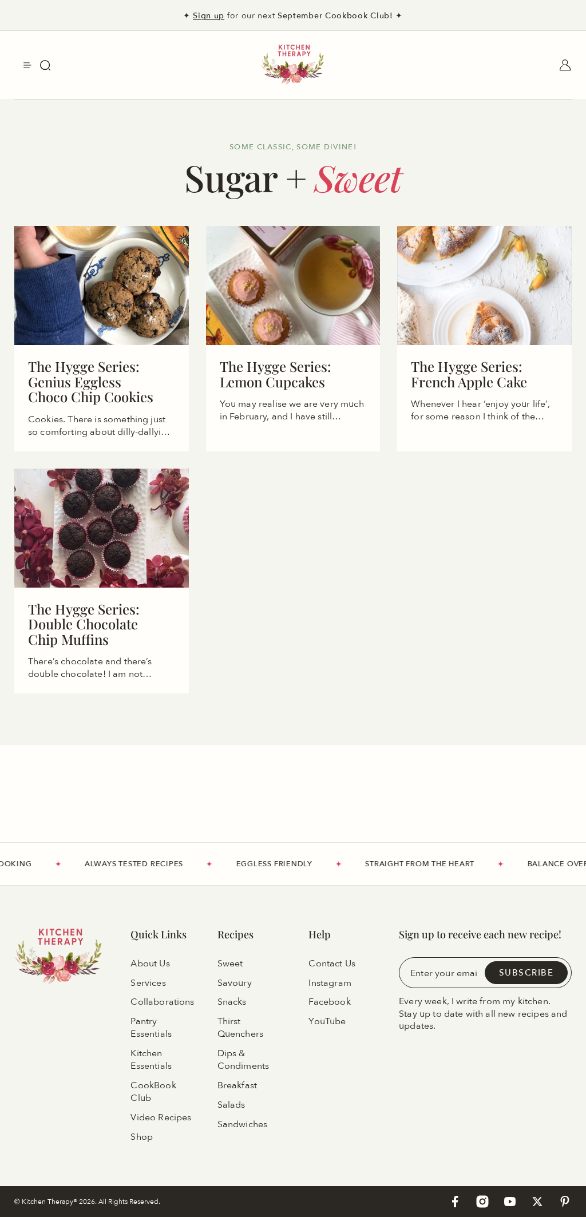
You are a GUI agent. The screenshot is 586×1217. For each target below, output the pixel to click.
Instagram (329, 983)
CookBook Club (153, 1091)
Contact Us (331, 963)
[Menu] (27, 65)
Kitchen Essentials (151, 1059)
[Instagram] (482, 1201)
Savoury (234, 983)
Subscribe (526, 972)
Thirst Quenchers (240, 1028)
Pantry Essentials (151, 1028)
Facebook (329, 1002)
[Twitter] (537, 1201)
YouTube (327, 1022)
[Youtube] (510, 1201)
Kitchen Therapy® (50, 1201)
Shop (141, 1137)
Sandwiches (242, 1124)
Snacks (232, 1002)
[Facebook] (455, 1201)
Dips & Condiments (243, 1059)
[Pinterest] (565, 1201)
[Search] (45, 65)
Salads (231, 1105)
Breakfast (237, 1085)
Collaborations (162, 1002)
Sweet (230, 963)
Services (147, 983)
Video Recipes (160, 1117)
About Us (149, 963)
